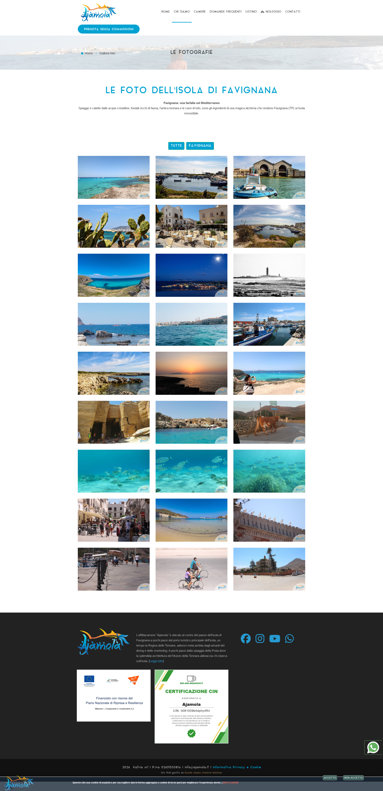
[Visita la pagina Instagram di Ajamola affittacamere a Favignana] (262, 638)
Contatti (292, 12)
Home (165, 12)
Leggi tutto (156, 661)
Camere (200, 12)
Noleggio (272, 12)
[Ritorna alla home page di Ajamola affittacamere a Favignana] (99, 7)
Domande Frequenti (226, 12)
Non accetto (353, 777)
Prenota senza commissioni (108, 29)
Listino (251, 12)
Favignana (200, 146)
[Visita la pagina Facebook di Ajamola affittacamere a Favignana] (248, 638)
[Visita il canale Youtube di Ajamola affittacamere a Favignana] (276, 638)
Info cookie (231, 782)
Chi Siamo (182, 12)
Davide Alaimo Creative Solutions (203, 773)
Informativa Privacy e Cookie (237, 767)
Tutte (176, 146)
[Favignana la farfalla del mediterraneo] (114, 177)
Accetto (330, 777)
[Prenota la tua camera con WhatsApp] (291, 638)
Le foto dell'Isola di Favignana (191, 91)
